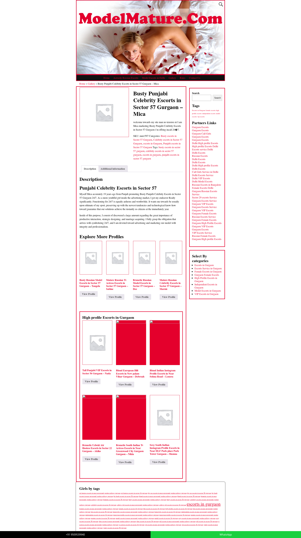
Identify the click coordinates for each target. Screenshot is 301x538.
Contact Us (194, 77)
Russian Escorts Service (204, 216)
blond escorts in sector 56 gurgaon (188, 496)
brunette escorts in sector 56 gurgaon (115, 499)
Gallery (172, 77)
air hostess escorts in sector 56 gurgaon (134, 493)
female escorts (211, 110)
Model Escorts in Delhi (153, 77)
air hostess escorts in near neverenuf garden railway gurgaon (99, 493)
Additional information (112, 168)
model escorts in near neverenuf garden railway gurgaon (135, 518)
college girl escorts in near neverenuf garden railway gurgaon (137, 505)
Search (195, 93)
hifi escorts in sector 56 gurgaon (154, 509)
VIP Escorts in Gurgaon (206, 294)
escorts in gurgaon (152, 154)
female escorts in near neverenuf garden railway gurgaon (98, 509)
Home (106, 77)
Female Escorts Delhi (202, 187)
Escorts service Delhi (202, 149)
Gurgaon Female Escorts (204, 213)
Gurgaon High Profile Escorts (207, 223)
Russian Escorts (200, 155)
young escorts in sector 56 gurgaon (114, 528)
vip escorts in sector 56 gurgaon (192, 525)
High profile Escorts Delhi (205, 146)
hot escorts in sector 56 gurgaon (101, 512)
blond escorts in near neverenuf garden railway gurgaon (158, 496)
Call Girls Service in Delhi (205, 171)
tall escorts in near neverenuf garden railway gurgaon (177, 521)
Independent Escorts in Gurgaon (206, 286)
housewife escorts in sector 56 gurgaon (167, 512)
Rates (182, 77)
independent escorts (208, 113)
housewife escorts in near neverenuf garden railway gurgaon (133, 512)
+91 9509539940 (75, 534)
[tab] (90, 168)
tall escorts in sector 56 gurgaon (207, 521)
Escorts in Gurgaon (198, 110)
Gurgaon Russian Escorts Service (204, 192)
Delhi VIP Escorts (201, 178)
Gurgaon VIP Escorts (202, 203)
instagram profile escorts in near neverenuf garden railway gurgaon (136, 515)
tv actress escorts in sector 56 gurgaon (131, 525)
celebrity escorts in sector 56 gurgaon (103, 505)
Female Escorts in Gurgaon (208, 271)
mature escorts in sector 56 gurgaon (103, 518)
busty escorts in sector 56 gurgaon (178, 499)
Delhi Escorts (198, 152)
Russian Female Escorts (204, 235)
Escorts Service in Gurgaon (208, 268)
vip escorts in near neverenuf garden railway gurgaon (163, 525)
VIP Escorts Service (202, 232)
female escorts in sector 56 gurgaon (131, 509)
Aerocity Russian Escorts (125, 77)
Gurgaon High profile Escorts (206, 239)
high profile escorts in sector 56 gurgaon (178, 509)
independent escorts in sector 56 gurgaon (99, 515)
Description (90, 168)
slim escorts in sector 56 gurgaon (147, 521)
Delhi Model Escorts (202, 181)
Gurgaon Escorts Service (204, 200)
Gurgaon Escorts (200, 127)
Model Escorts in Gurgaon (208, 290)
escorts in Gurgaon (152, 143)
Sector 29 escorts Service (204, 197)
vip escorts (201, 117)
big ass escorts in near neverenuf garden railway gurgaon (167, 493)
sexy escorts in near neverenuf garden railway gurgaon (196, 518)
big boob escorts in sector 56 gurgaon (126, 496)
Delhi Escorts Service (202, 175)
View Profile (88, 294)
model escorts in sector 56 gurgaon (166, 518)
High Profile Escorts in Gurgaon (206, 279)
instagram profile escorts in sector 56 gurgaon (174, 515)
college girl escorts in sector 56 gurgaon (172, 505)
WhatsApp (226, 534)
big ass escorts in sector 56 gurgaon (199, 493)
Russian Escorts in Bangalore (206, 184)
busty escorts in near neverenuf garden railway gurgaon (147, 499)
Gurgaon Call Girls (201, 133)
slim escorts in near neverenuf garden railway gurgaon (117, 521)
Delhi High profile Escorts (205, 143)
